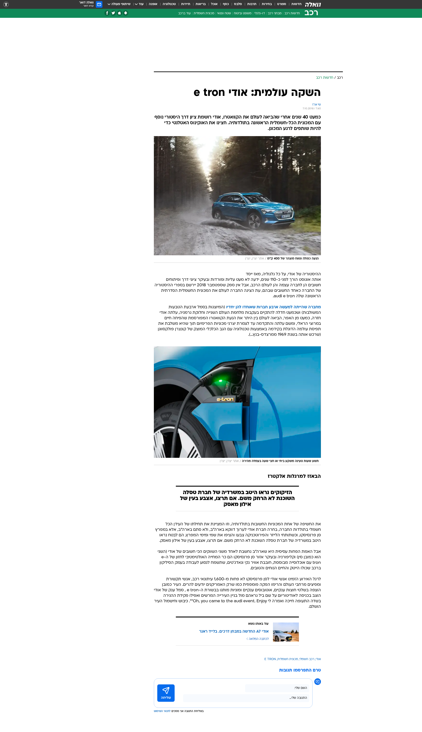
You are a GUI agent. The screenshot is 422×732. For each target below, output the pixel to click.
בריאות (201, 4)
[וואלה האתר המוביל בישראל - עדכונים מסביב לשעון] (313, 4)
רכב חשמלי (306, 659)
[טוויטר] (113, 13)
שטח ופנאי (224, 13)
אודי (318, 659)
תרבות (251, 4)
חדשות (296, 4)
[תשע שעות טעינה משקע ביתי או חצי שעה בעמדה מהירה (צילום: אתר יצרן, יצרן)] (237, 405)
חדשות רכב (292, 13)
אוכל (214, 4)
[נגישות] (6, 4)
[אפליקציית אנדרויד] (125, 13)
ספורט (281, 4)
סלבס (238, 4)
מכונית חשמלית (204, 13)
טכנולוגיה (169, 4)
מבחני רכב (275, 13)
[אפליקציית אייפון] (119, 13)
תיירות (185, 4)
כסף (226, 4)
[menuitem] (294, 4)
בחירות (267, 4)
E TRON (270, 659)
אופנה (153, 4)
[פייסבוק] (107, 13)
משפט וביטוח (242, 13)
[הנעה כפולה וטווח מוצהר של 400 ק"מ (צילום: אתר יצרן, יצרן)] (237, 199)
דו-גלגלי (259, 13)
